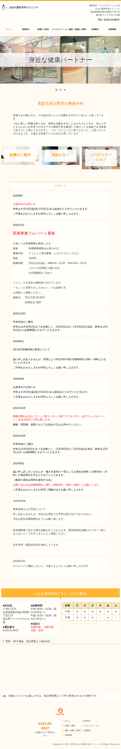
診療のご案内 (43, 29)
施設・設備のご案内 (77, 29)
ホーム (9, 29)
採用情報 (112, 29)
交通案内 (95, 29)
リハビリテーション (60, 29)
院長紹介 (26, 29)
